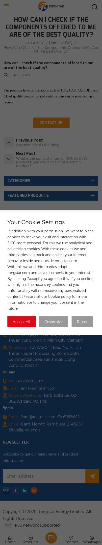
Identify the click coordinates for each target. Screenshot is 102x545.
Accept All (21, 322)
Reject (82, 322)
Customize (54, 322)
